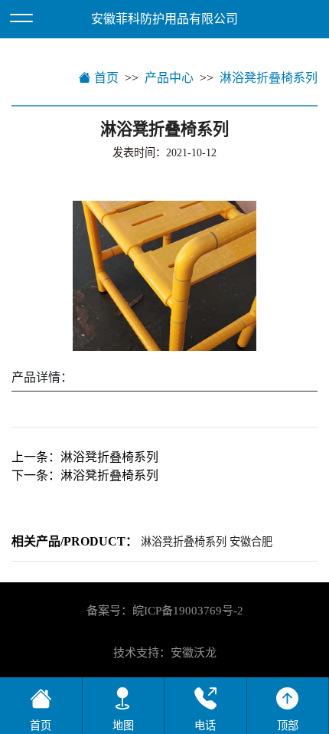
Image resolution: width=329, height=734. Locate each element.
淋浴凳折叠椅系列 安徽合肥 (206, 542)
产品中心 (169, 77)
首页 (105, 77)
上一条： (84, 457)
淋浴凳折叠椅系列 (269, 77)
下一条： (84, 475)
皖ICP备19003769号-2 (187, 611)
